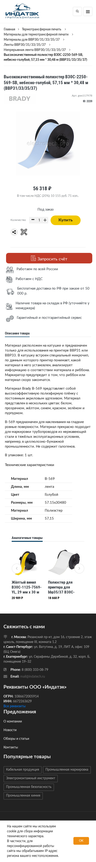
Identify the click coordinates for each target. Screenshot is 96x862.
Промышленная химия (23, 795)
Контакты (10, 747)
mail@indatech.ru (32, 676)
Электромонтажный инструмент (30, 778)
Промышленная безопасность (28, 787)
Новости (10, 730)
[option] (27, 574)
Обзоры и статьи (16, 738)
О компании (12, 721)
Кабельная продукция (22, 769)
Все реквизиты (14, 706)
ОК (81, 840)
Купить (65, 220)
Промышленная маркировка (66, 769)
